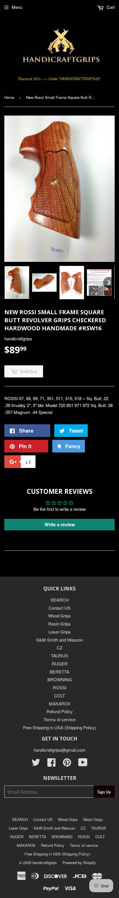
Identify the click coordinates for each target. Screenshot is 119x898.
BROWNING (59, 679)
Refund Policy (60, 711)
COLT (59, 695)
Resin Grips (59, 624)
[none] (16, 282)
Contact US (59, 608)
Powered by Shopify (79, 862)
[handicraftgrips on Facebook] (51, 764)
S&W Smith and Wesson (59, 640)
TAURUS (59, 656)
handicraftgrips (44, 862)
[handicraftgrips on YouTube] (83, 764)
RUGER (60, 664)
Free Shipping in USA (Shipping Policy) (59, 727)
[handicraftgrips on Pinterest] (67, 764)
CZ (59, 647)
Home (9, 97)
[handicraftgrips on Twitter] (35, 764)
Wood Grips (59, 616)
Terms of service (59, 719)
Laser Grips (60, 632)
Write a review (59, 524)
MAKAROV (59, 704)
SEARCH (60, 600)
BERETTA (59, 672)
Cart (110, 7)
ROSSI (59, 687)
